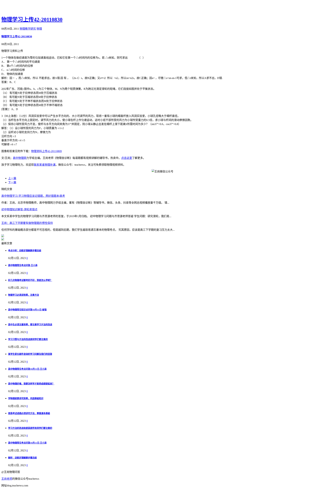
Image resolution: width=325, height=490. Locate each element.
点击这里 (126, 158)
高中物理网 (19, 158)
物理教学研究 (28, 28)
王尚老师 (6, 478)
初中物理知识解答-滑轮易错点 (19, 209)
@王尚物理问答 (20, 8)
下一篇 (12, 182)
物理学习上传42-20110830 (31, 19)
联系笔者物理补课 (45, 164)
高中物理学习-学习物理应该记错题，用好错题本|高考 (33, 195)
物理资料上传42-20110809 (46, 151)
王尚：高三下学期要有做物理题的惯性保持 (27, 223)
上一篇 (12, 178)
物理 (39, 28)
